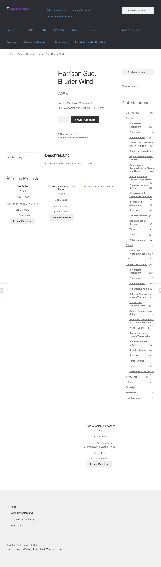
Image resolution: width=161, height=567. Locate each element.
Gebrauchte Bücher (34, 42)
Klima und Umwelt (139, 151)
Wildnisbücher (137, 239)
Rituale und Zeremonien (135, 203)
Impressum (17, 525)
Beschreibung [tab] (14, 157)
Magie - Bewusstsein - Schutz (141, 158)
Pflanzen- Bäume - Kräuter (139, 343)
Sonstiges (12, 42)
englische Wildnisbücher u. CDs (141, 252)
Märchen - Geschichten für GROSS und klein (141, 321)
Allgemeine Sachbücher (135, 125)
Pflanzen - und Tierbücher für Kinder (140, 195)
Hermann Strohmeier (80, 9)
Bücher (11, 30)
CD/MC (29, 30)
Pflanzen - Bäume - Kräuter (139, 186)
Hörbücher (60, 30)
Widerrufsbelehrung (22, 513)
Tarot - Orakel (136, 360)
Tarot (132, 229)
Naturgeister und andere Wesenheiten (140, 178)
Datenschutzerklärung (23, 519)
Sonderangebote (138, 215)
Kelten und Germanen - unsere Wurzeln (141, 144)
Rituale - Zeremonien (140, 350)
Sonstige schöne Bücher (138, 222)
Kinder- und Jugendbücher (137, 304)
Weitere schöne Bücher (141, 371)
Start (11, 54)
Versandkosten (86, 102)
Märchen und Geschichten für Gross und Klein (141, 168)
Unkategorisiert (134, 397)
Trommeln (91, 30)
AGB (13, 507)
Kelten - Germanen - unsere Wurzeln (140, 295)
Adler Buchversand (56, 9)
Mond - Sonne (136, 327)
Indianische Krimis (139, 288)
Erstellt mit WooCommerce (48, 549)
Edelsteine (135, 132)
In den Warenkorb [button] (22, 221)
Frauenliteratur (137, 137)
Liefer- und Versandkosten (60, 16)
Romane (30, 54)
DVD (45, 30)
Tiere (132, 234)
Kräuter (76, 30)
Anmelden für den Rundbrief (90, 42)
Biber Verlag (62, 42)
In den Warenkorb (85, 119)
